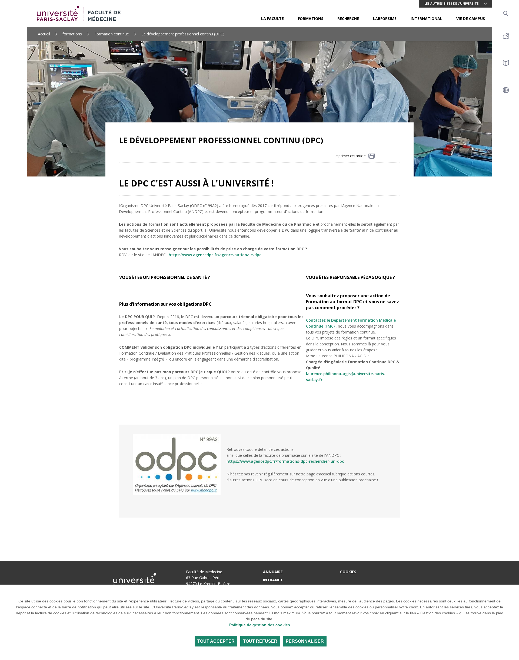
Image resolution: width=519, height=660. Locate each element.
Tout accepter (216, 641)
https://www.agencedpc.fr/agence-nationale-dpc (215, 254)
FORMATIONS (310, 18)
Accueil (44, 33)
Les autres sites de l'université (451, 3)
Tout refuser (260, 641)
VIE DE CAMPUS (470, 18)
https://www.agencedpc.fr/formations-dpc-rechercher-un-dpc (285, 461)
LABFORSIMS (385, 18)
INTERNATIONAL (426, 18)
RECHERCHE (348, 18)
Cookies (348, 571)
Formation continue (111, 33)
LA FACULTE (272, 18)
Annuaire (273, 571)
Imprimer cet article (350, 155)
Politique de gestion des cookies (259, 625)
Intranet (273, 579)
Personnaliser (305, 641)
